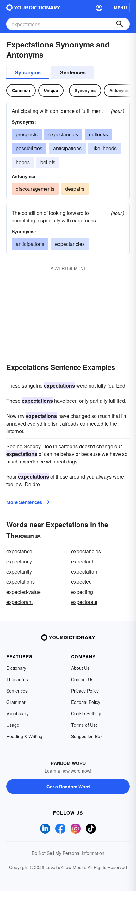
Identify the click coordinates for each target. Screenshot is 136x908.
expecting (82, 591)
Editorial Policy (85, 702)
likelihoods (104, 148)
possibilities (29, 148)
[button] (99, 7)
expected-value (23, 591)
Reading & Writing (24, 736)
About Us (80, 668)
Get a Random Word (68, 786)
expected (81, 581)
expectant (82, 561)
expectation (84, 571)
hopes (23, 162)
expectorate (84, 602)
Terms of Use (84, 725)
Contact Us (82, 679)
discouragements (35, 188)
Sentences (73, 72)
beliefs (47, 162)
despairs (74, 188)
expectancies (63, 134)
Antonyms (119, 90)
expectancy (19, 561)
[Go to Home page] (33, 7)
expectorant (19, 602)
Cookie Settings (86, 713)
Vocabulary (17, 713)
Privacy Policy (85, 690)
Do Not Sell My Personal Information (68, 853)
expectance (19, 551)
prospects (27, 134)
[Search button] (119, 24)
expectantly (19, 571)
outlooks (98, 134)
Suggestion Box (86, 736)
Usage (12, 725)
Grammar (16, 702)
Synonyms (28, 72)
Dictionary (16, 668)
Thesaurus (17, 679)
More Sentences (24, 502)
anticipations (67, 148)
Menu (120, 7)
